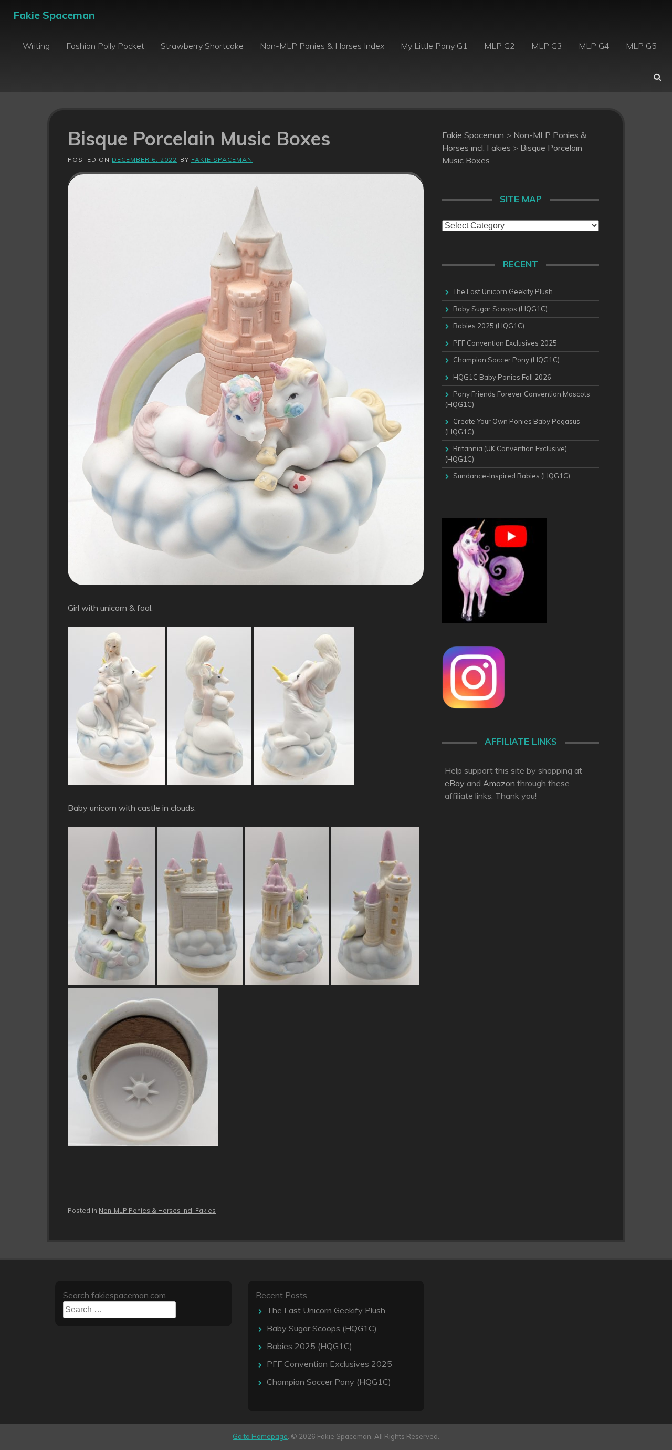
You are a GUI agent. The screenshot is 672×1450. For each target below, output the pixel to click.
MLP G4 (594, 45)
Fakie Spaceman (54, 15)
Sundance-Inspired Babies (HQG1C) (511, 476)
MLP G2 (499, 45)
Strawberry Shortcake (202, 45)
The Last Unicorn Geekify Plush (503, 291)
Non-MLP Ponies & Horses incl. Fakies (157, 1210)
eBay (455, 783)
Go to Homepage (260, 1436)
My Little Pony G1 (434, 45)
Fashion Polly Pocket (105, 45)
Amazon (499, 783)
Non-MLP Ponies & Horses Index (322, 45)
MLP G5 (641, 45)
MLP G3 (546, 45)
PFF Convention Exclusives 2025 (505, 343)
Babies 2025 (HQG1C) (488, 325)
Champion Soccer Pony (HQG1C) (506, 360)
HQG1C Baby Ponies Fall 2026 (502, 377)
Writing (36, 45)
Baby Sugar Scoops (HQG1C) (500, 309)
